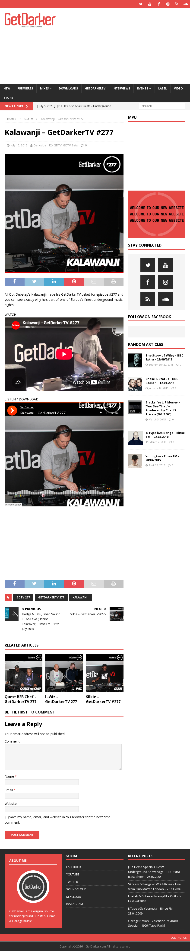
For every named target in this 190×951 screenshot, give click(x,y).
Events (142, 88)
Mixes (44, 88)
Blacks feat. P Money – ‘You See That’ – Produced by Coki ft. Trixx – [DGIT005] (163, 408)
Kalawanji (81, 597)
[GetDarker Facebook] (159, 4)
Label (162, 88)
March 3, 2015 (157, 419)
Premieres (25, 88)
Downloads (68, 88)
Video (178, 88)
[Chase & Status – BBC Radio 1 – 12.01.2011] (135, 384)
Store (8, 98)
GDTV (58, 145)
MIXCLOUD (73, 897)
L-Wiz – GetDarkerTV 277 (61, 699)
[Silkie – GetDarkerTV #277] (105, 673)
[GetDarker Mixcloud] (177, 4)
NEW (6, 88)
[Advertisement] (130, 45)
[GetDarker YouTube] (150, 4)
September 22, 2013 (161, 364)
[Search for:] (162, 106)
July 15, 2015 (19, 145)
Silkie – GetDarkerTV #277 (103, 699)
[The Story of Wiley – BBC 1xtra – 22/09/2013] (135, 360)
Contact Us (179, 937)
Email (9, 790)
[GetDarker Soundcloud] (186, 4)
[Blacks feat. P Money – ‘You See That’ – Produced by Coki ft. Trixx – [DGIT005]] (135, 407)
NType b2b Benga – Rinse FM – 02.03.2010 (165, 435)
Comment (12, 741)
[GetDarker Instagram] (168, 4)
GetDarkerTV (95, 88)
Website (11, 803)
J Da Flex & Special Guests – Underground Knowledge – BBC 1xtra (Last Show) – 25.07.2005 (154, 872)
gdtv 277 (23, 597)
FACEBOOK (73, 867)
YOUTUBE (72, 874)
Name (10, 776)
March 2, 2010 (157, 442)
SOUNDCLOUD (76, 889)
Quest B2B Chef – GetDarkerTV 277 (21, 699)
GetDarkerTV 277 (51, 597)
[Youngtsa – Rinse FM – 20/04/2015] (135, 461)
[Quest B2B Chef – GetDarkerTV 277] (23, 673)
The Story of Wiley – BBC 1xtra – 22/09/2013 (164, 357)
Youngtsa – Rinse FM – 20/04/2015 (163, 458)
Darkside (40, 145)
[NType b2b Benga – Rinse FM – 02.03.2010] (135, 438)
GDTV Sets (70, 145)
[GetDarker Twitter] (141, 4)
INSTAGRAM (74, 904)
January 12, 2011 (158, 388)
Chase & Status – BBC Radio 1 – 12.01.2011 (162, 381)
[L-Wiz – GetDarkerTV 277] (64, 673)
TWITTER (72, 882)
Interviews (121, 88)
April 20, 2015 (157, 465)
